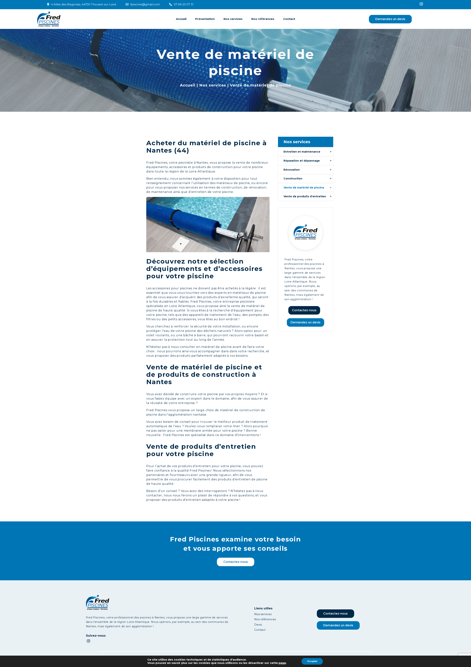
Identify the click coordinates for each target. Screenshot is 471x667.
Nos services (233, 19)
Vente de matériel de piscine (304, 187)
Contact (289, 19)
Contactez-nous (304, 310)
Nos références (262, 19)
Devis (258, 624)
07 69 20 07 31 (184, 4)
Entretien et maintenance (302, 151)
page (282, 663)
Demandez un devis (390, 19)
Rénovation (292, 169)
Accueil (181, 19)
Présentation (205, 19)
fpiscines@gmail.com (145, 4)
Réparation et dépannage (302, 160)
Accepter (312, 661)
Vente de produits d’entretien (305, 196)
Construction (293, 178)
